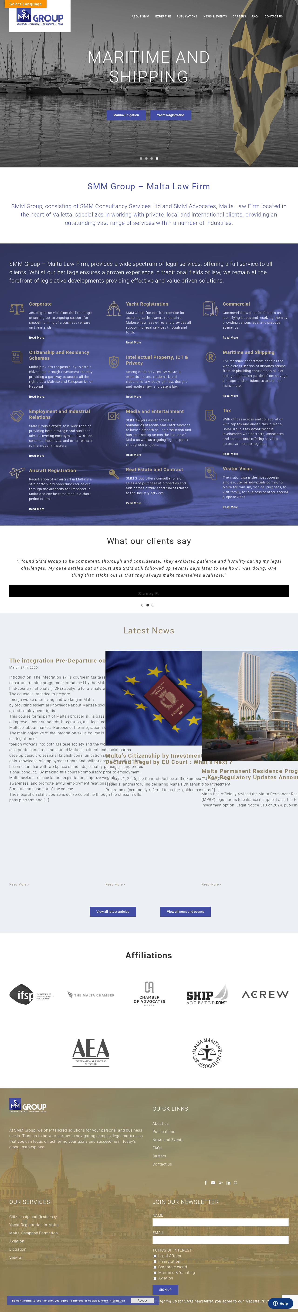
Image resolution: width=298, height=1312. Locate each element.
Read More (36, 337)
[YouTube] (213, 1183)
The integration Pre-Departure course (64, 660)
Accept (142, 1300)
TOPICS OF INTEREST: (172, 1250)
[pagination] (142, 605)
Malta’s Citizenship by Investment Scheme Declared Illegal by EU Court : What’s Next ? (169, 759)
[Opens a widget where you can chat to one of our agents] (280, 1304)
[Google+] (221, 1183)
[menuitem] (140, 16)
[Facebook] (206, 1183)
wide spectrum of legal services (160, 264)
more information (113, 1300)
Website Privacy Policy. (265, 1301)
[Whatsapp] (235, 1183)
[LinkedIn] (228, 1183)
